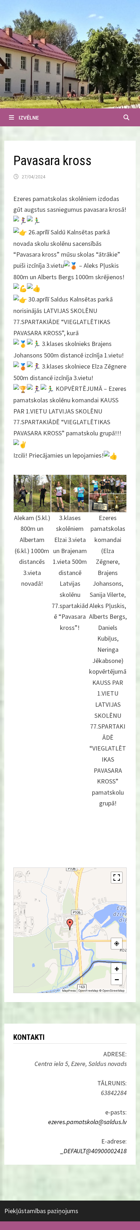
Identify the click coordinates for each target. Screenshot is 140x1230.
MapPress (69, 990)
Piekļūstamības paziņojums (41, 1211)
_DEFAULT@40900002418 (93, 1151)
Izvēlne (29, 117)
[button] (70, 924)
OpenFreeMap (88, 990)
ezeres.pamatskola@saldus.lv (87, 1122)
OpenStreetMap (113, 990)
